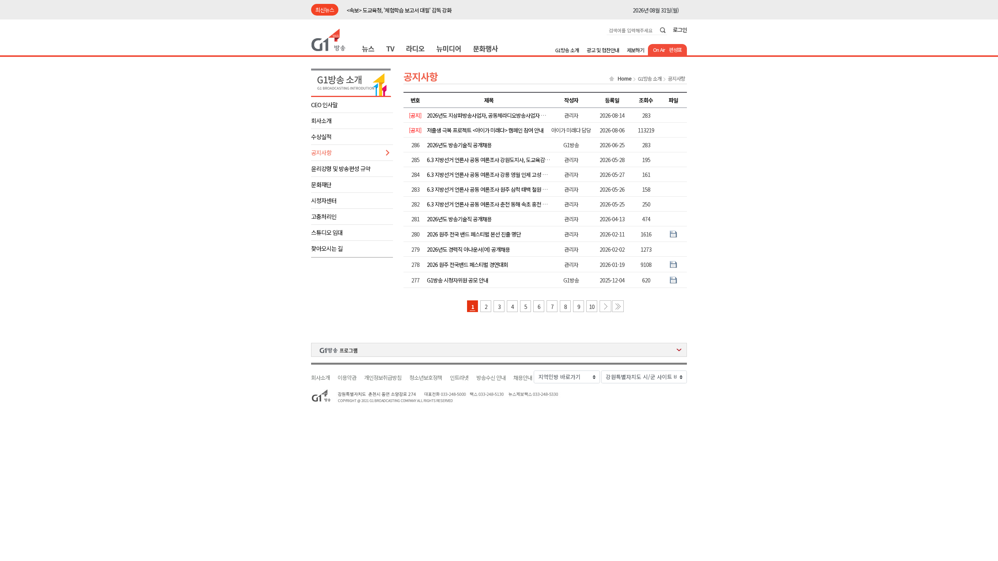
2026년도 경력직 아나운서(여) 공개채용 (468, 249)
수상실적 (321, 136)
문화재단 (321, 184)
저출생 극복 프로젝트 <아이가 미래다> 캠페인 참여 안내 (485, 130)
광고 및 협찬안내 (603, 50)
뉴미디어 (448, 48)
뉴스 (368, 48)
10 (592, 306)
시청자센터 (323, 200)
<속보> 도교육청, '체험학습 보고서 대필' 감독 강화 (399, 10)
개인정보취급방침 (383, 377)
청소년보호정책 (425, 377)
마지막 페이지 (618, 306)
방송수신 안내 (491, 377)
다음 (605, 306)
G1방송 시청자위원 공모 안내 (457, 280)
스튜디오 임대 (327, 232)
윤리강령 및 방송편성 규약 (340, 168)
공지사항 (321, 152)
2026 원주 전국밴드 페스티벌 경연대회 (467, 264)
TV (390, 48)
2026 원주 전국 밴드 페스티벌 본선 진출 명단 (474, 234)
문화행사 (485, 48)
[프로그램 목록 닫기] (499, 350)
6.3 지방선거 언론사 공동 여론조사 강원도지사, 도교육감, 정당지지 (496, 160)
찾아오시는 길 (327, 248)
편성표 (675, 49)
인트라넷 (459, 377)
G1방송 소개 (567, 50)
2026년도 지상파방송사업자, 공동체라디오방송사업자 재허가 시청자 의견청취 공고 (513, 115)
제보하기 (635, 50)
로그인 (680, 30)
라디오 (415, 48)
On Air (659, 49)
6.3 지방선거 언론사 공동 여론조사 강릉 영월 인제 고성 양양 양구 (494, 174)
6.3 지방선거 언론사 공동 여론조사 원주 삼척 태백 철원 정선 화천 (494, 189)
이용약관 (347, 377)
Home (625, 79)
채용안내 (522, 377)
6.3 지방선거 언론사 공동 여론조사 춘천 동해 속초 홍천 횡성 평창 (494, 204)
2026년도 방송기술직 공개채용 (459, 145)
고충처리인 (323, 216)
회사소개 (321, 120)
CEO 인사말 (324, 105)
